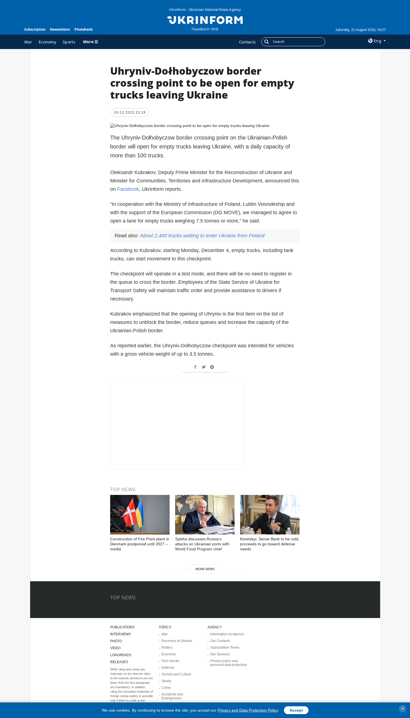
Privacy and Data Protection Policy (248, 710)
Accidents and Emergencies (172, 696)
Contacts (247, 42)
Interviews (120, 634)
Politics (166, 647)
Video (115, 648)
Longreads (120, 655)
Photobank (83, 29)
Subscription (34, 29)
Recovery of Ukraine (176, 641)
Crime (166, 688)
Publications (122, 627)
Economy (47, 42)
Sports (69, 42)
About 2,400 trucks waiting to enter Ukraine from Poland (202, 235)
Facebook (128, 189)
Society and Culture (176, 674)
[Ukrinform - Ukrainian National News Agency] (204, 19)
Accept (296, 710)
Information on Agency (227, 634)
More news (205, 569)
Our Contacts (220, 641)
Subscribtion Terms (224, 647)
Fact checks (170, 661)
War (28, 42)
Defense (167, 668)
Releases (119, 662)
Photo (116, 641)
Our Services (220, 654)
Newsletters (60, 29)
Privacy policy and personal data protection (228, 663)
